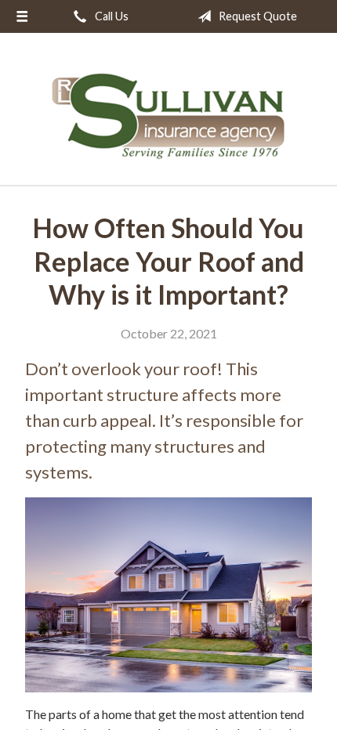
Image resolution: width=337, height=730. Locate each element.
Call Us (110, 16)
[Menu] (22, 16)
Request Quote (256, 16)
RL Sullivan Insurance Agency (168, 116)
